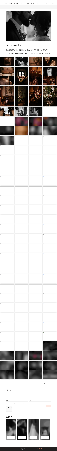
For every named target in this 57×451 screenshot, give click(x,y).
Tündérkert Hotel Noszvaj (29, 53)
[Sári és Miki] (11, 429)
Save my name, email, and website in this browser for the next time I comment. (17, 403)
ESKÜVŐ (7, 43)
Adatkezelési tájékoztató (25, 448)
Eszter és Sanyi (22, 437)
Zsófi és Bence (33, 437)
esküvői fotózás (48, 383)
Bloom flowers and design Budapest (17, 53)
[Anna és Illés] (45, 429)
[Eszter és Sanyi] (22, 429)
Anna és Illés (44, 437)
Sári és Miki (10, 437)
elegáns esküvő (42, 383)
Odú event (8, 53)
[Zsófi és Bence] (33, 429)
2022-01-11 (7, 382)
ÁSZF (22, 449)
